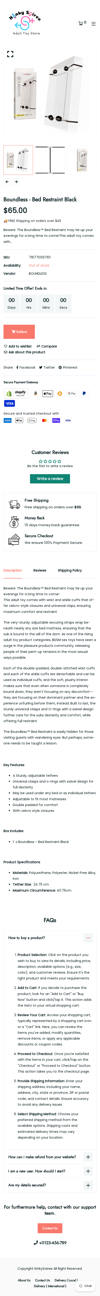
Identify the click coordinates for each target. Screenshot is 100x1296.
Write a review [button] (50, 478)
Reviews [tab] (39, 570)
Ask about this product (26, 352)
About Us (24, 1280)
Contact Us (50, 1228)
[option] (50, 94)
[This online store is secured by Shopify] (16, 393)
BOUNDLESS (38, 273)
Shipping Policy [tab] (70, 570)
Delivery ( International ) (50, 1286)
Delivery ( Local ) (66, 1280)
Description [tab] (12, 570)
